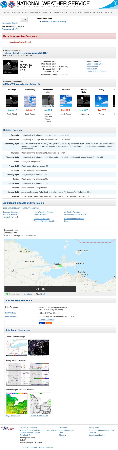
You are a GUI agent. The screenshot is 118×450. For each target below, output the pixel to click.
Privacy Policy (93, 427)
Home (66, 221)
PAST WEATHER (32, 12)
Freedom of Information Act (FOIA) (101, 430)
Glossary (62, 435)
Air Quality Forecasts (72, 212)
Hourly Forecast (96, 71)
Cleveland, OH (10, 29)
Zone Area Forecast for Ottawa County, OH (21, 208)
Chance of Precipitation (39, 415)
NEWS (86, 12)
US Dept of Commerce (28, 427)
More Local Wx (93, 66)
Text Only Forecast (10, 217)
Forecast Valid (11, 316)
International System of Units (75, 214)
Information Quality (66, 430)
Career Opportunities (96, 435)
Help (61, 432)
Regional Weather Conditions (45, 221)
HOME (6, 12)
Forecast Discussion (11, 212)
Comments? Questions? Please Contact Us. (37, 447)
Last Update (10, 312)
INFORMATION (60, 12)
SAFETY (46, 12)
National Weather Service (30, 432)
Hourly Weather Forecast (43, 212)
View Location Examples (10, 23)
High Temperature (13, 415)
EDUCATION (75, 12)
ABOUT (108, 12)
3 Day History (92, 68)
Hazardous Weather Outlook (20, 42)
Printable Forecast (10, 214)
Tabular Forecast (40, 214)
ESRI (43, 294)
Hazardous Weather (42, 218)
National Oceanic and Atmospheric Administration (39, 430)
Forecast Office (95, 63)
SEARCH (97, 12)
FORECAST (17, 12)
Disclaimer (27, 294)
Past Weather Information (74, 218)
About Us (92, 432)
